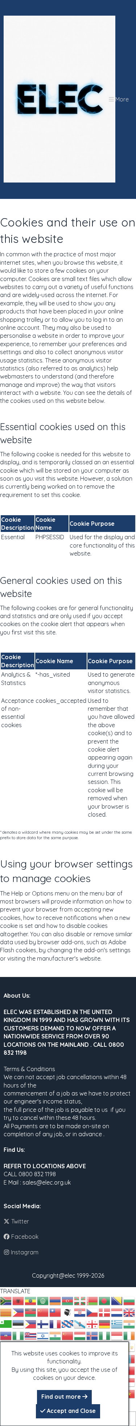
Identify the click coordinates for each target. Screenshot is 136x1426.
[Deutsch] (105, 1323)
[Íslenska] (92, 1335)
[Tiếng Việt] (129, 1393)
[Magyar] (80, 1335)
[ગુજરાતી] (129, 1323)
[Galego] (80, 1323)
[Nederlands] (117, 1311)
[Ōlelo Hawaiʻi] (31, 1335)
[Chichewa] (31, 1311)
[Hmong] (68, 1335)
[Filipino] (31, 1323)
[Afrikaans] (6, 1300)
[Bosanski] (117, 1300)
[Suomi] (43, 1323)
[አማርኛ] (31, 1300)
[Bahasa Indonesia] (117, 1335)
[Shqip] (18, 1300)
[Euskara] (80, 1300)
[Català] (6, 1311)
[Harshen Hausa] (18, 1335)
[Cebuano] (18, 1311)
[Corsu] (68, 1311)
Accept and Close (70, 1410)
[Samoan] (129, 1370)
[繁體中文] (55, 1311)
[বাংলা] (105, 1300)
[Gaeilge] (129, 1335)
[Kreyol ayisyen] (6, 1335)
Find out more (61, 1396)
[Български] (129, 1300)
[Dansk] (105, 1311)
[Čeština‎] (92, 1311)
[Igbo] (105, 1335)
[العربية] (43, 1300)
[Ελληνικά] (117, 1323)
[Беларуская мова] (92, 1300)
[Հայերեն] (55, 1300)
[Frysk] (68, 1323)
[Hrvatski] (80, 1311)
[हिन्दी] (55, 1335)
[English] (129, 1311)
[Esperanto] (6, 1323)
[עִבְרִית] (43, 1335)
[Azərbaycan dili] (68, 1300)
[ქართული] (92, 1323)
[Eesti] (18, 1323)
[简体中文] (43, 1311)
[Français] (55, 1323)
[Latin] (129, 1346)
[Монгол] (129, 1358)
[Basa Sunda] (129, 1381)
